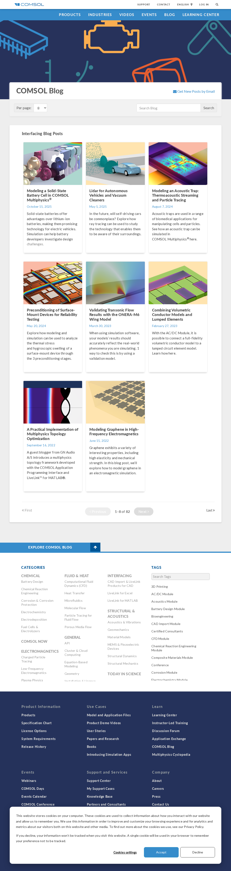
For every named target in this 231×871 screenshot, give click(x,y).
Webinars (28, 780)
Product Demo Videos (104, 723)
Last (209, 510)
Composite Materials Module (172, 657)
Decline (197, 852)
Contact (163, 4)
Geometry (72, 673)
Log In (204, 4)
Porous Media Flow (78, 627)
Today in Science (124, 673)
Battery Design (32, 581)
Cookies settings (125, 852)
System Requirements (38, 738)
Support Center (99, 780)
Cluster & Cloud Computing (76, 653)
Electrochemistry (33, 612)
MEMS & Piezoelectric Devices (123, 646)
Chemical (30, 575)
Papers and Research (103, 738)
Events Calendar (34, 796)
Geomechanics (118, 629)
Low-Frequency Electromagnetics (33, 671)
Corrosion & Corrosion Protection (37, 602)
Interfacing (120, 575)
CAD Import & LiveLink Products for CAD (124, 584)
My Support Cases (101, 788)
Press (156, 796)
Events (149, 14)
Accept (161, 852)
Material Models (119, 637)
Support (143, 4)
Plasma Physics (32, 680)
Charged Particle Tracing (33, 659)
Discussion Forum (166, 730)
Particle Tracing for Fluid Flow (78, 617)
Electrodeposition (34, 619)
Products (70, 14)
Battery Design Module (168, 609)
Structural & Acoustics (121, 613)
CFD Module (160, 639)
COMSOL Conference (38, 804)
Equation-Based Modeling (76, 664)
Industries (100, 14)
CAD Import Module (165, 624)
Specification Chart (36, 723)
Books (92, 746)
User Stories (96, 730)
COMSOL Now (34, 641)
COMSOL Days (32, 788)
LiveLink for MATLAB (123, 600)
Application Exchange (169, 738)
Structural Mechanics (123, 663)
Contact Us (160, 804)
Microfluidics (74, 600)
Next (143, 511)
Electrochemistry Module (169, 680)
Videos (126, 14)
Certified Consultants (167, 631)
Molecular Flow (75, 608)
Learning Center (200, 14)
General (73, 637)
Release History (33, 746)
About (157, 780)
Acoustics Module (164, 601)
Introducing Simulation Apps (109, 754)
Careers (158, 788)
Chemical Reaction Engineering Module (173, 648)
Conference (160, 665)
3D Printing (159, 586)
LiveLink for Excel (120, 593)
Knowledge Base (100, 796)
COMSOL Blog (163, 746)
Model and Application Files (109, 715)
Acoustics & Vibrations (124, 622)
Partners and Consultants (106, 804)
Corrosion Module (164, 672)
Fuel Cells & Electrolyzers (30, 629)
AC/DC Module (162, 594)
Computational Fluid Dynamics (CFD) (79, 584)
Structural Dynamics (122, 656)
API (67, 643)
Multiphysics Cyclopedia (171, 754)
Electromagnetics (40, 651)
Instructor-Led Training (170, 723)
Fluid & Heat (77, 575)
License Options (34, 730)
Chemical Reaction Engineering (34, 591)
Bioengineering (162, 616)
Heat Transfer (75, 593)
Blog (169, 14)
